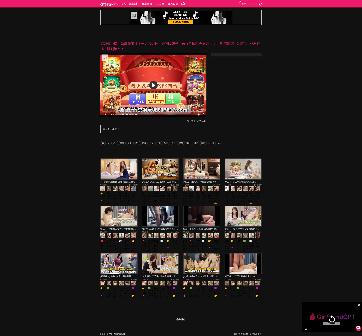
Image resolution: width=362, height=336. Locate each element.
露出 (188, 143)
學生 (137, 143)
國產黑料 (133, 3)
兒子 (115, 143)
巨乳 (159, 143)
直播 (203, 143)
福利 (220, 143)
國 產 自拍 (147, 3)
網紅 (196, 143)
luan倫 (211, 143)
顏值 (181, 143)
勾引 (130, 143)
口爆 (144, 143)
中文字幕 (159, 3)
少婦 (152, 143)
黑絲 (122, 143)
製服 (166, 143)
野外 (174, 143)
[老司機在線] (108, 3)
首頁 (123, 3)
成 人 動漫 (173, 3)
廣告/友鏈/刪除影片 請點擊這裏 (248, 334)
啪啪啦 (103, 334)
